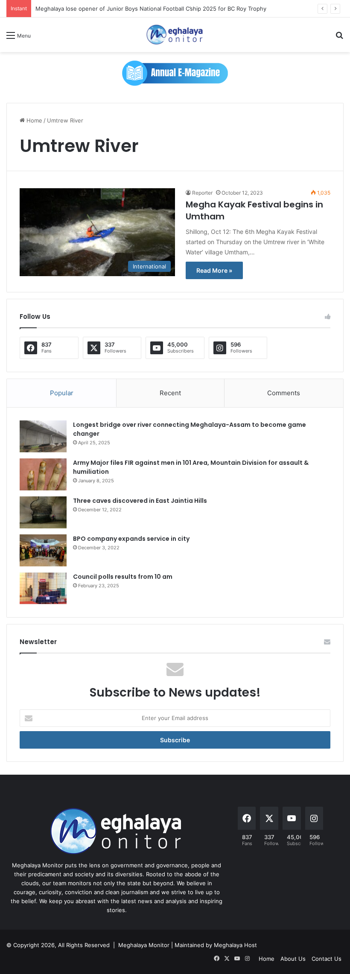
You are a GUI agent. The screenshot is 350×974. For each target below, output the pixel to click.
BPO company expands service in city (131, 538)
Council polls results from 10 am (122, 576)
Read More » (214, 270)
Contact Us (326, 958)
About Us (293, 958)
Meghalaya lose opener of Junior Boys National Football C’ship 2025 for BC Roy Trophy (150, 8)
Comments (283, 393)
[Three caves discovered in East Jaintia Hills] (43, 512)
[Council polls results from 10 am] (43, 588)
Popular (61, 393)
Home (33, 120)
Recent (170, 393)
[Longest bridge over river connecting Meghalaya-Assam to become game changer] (43, 436)
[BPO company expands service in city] (43, 550)
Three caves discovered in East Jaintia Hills (140, 500)
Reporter (202, 193)
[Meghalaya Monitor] (175, 34)
